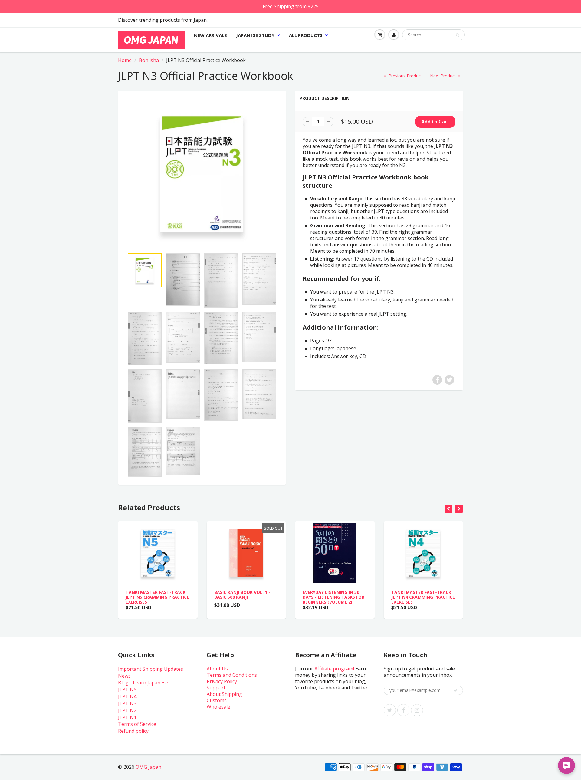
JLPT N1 (127, 717)
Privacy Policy (222, 681)
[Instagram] (417, 710)
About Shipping (224, 694)
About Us (217, 668)
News (124, 676)
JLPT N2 (127, 710)
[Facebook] (403, 710)
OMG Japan (148, 767)
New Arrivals (210, 35)
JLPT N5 (127, 689)
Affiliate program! (334, 668)
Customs (217, 700)
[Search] (457, 35)
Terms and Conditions (232, 675)
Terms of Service (137, 724)
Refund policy (133, 731)
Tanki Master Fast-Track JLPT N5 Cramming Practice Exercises (157, 597)
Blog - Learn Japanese (143, 682)
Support (216, 687)
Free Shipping (278, 6)
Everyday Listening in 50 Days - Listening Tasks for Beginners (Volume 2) (333, 597)
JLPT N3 (127, 703)
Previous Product (404, 76)
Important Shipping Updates (150, 669)
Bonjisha (149, 60)
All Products (306, 35)
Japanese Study (255, 35)
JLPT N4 (127, 696)
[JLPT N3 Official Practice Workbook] (202, 173)
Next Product (443, 76)
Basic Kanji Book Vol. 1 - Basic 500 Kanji (242, 594)
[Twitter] (390, 710)
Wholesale (218, 706)
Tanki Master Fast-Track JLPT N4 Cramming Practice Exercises (423, 597)
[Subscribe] (455, 691)
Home (125, 60)
